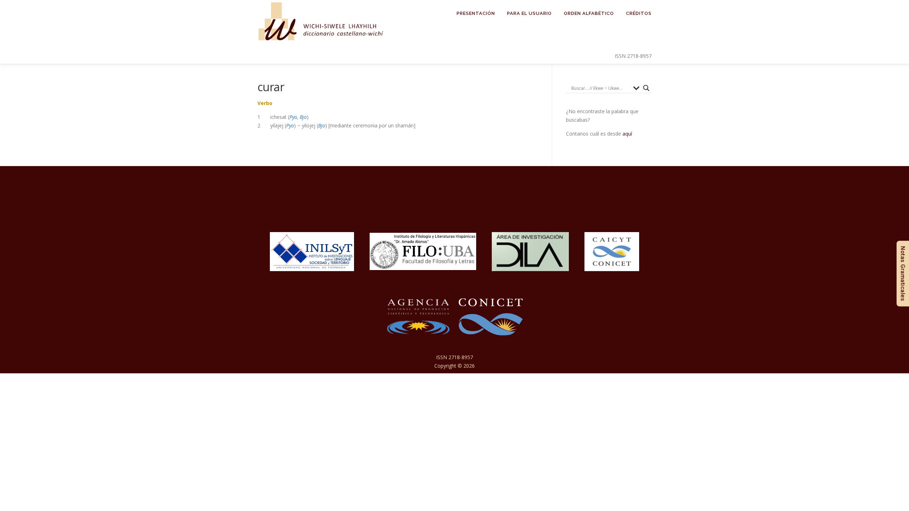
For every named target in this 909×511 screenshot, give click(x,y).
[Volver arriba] (879, 349)
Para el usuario (529, 13)
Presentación (476, 13)
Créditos (639, 13)
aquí (627, 133)
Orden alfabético (589, 13)
